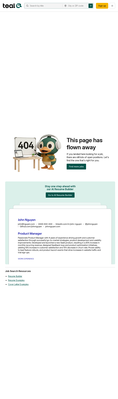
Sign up (102, 5)
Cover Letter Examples (18, 284)
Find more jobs (76, 166)
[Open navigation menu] (112, 6)
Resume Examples (16, 280)
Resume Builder (15, 276)
